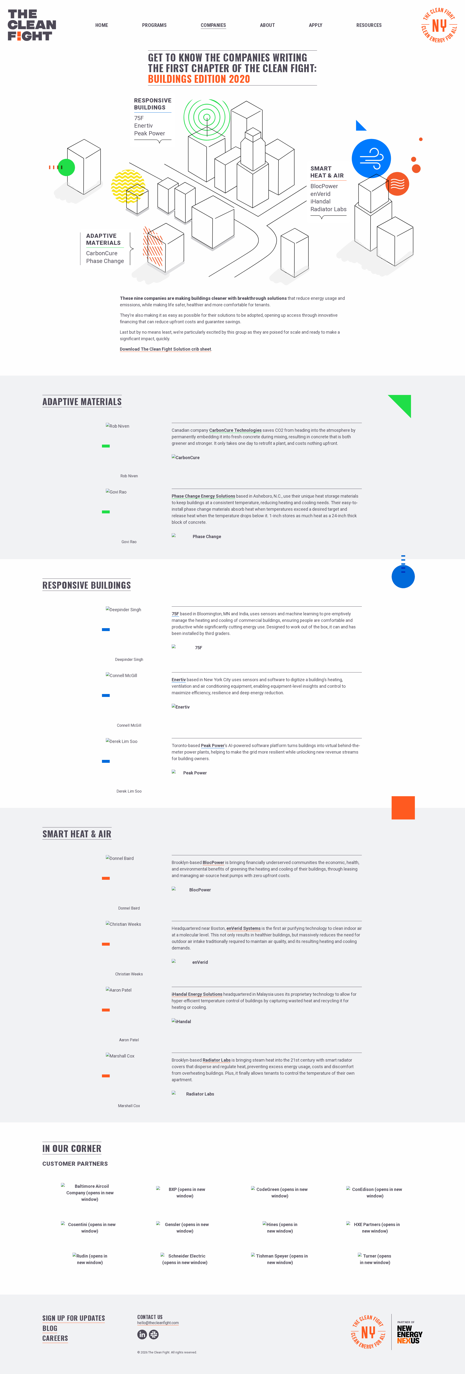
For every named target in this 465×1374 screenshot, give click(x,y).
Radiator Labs (328, 209)
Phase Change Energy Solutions (203, 496)
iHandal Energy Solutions (197, 994)
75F (139, 118)
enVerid (320, 194)
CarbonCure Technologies (235, 430)
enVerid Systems (243, 928)
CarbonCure (101, 253)
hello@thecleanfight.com (158, 1322)
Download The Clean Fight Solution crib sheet (165, 349)
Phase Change (105, 261)
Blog (49, 1328)
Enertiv (143, 125)
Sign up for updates (73, 1318)
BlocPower (324, 186)
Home (101, 25)
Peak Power (149, 133)
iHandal (320, 201)
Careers (55, 1338)
